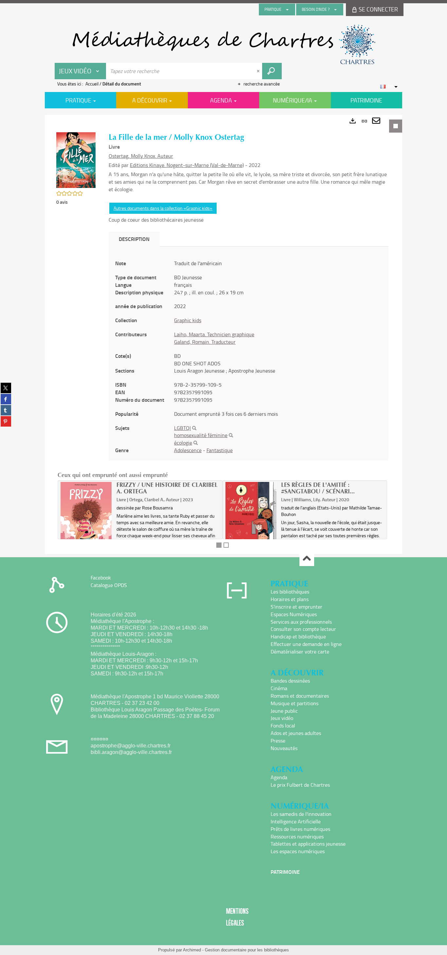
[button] (76, 159)
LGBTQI (182, 428)
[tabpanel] (223, 334)
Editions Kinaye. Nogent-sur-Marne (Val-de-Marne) (187, 165)
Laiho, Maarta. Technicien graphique (214, 334)
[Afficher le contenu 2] (226, 545)
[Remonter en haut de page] (306, 559)
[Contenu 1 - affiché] (219, 545)
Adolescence (188, 450)
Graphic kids (187, 320)
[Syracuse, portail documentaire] (223, 44)
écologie (183, 442)
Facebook (101, 577)
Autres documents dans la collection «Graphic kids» (163, 208)
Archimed (192, 949)
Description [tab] (134, 239)
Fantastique (219, 450)
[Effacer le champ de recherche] (258, 71)
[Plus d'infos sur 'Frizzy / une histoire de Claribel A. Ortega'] (86, 517)
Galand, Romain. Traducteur (205, 341)
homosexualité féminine (200, 435)
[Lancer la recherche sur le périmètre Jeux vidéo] (272, 71)
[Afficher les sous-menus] (287, 9)
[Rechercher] (194, 428)
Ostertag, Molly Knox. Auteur (141, 155)
